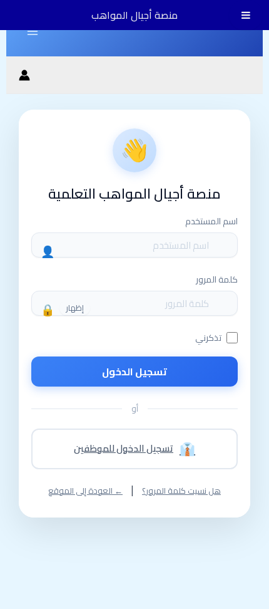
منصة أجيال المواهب (134, 15)
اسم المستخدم (211, 221)
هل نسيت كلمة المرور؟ (181, 490)
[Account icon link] (24, 75)
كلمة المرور (217, 279)
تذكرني (208, 337)
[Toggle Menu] (246, 15)
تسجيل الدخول (134, 371)
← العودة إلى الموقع (85, 490)
